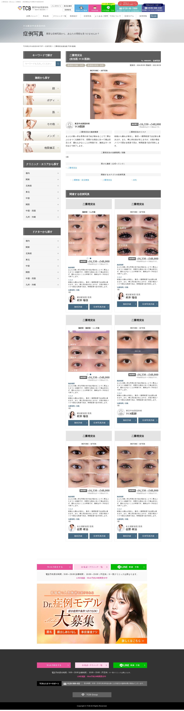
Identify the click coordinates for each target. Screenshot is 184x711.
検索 (155, 16)
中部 (28, 198)
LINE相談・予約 (108, 8)
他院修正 (49, 147)
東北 (28, 192)
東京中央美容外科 (82, 124)
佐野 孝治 (82, 529)
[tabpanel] (89, 234)
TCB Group (92, 695)
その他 (51, 124)
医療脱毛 (68, 10)
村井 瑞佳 (82, 300)
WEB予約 (94, 10)
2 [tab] (90, 258)
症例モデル (129, 16)
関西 (28, 204)
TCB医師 (80, 126)
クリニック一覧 (59, 16)
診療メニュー (32, 16)
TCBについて (115, 16)
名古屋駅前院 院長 (85, 526)
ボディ (51, 100)
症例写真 (87, 16)
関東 (28, 179)
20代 (135, 180)
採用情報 (143, 16)
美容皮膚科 (68, 6)
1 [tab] (87, 258)
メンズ (51, 136)
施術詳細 (78, 307)
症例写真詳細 (100, 307)
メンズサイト (56, 6)
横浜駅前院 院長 (84, 297)
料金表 (46, 16)
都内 (28, 173)
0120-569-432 (73, 683)
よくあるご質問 (101, 16)
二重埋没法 (72, 168)
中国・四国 (31, 211)
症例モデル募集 (81, 10)
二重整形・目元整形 (80, 180)
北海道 (29, 186)
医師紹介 (73, 16)
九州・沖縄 (31, 217)
